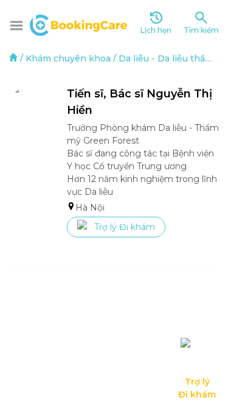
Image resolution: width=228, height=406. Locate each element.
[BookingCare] (78, 24)
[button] (16, 25)
